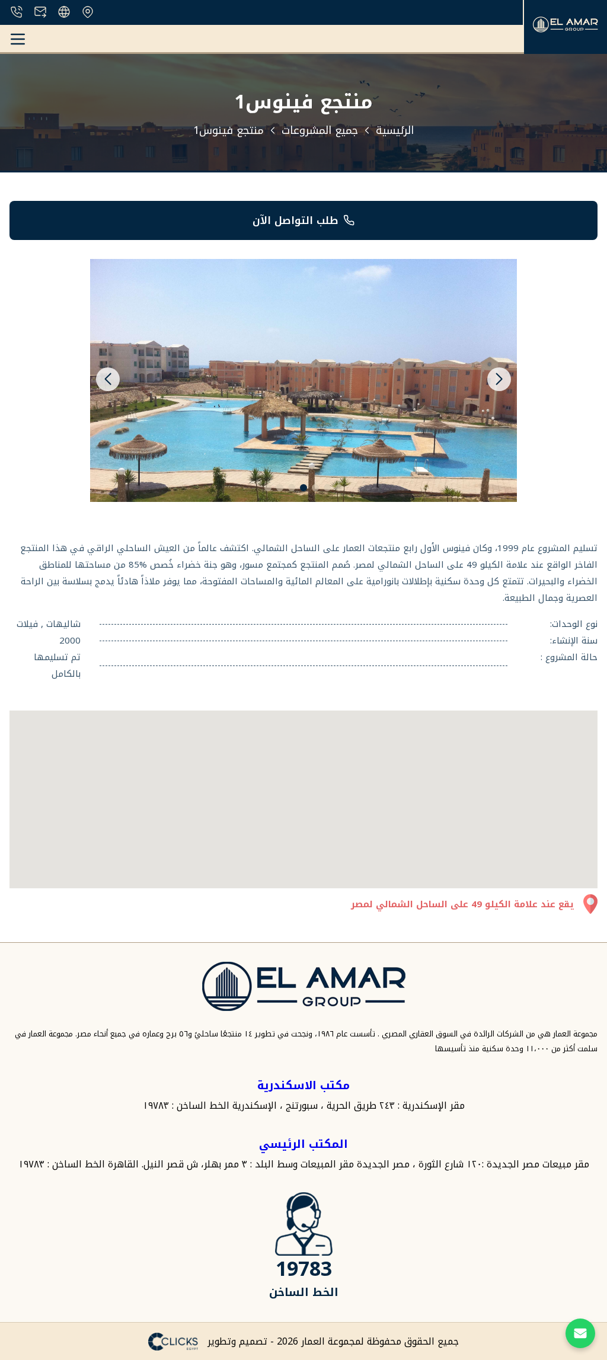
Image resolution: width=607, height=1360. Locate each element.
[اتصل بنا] (580, 1333)
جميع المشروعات (320, 130)
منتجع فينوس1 (228, 130)
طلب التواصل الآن (295, 220)
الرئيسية (395, 130)
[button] (108, 379)
